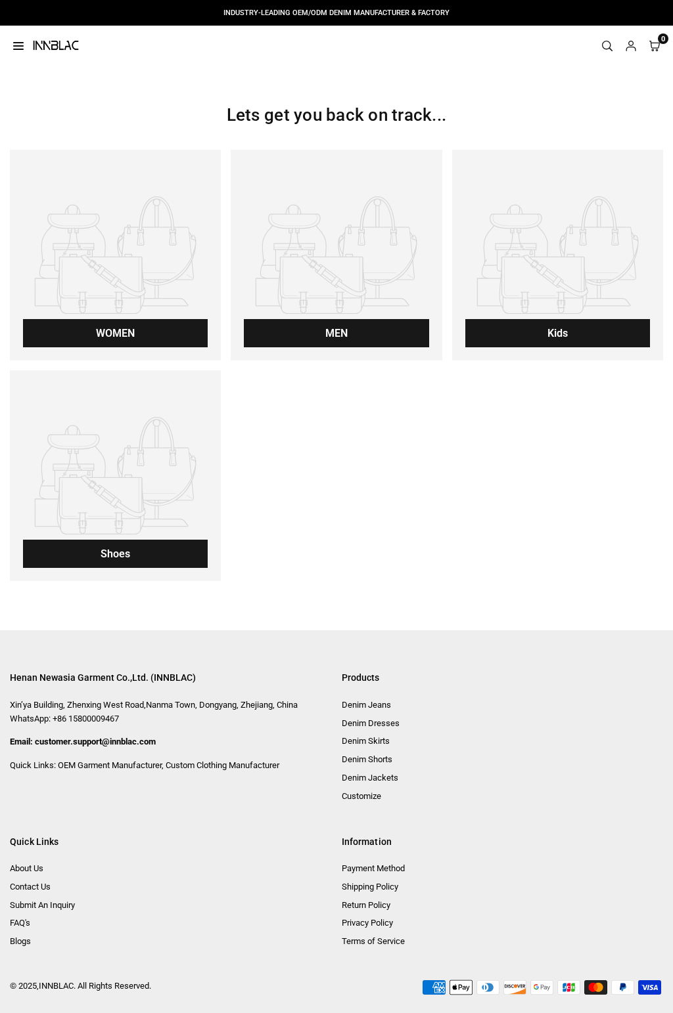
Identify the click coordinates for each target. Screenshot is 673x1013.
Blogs (20, 941)
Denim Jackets (370, 778)
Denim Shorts (367, 759)
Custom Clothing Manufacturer (222, 765)
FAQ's (20, 923)
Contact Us (30, 887)
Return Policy (366, 905)
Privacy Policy (367, 923)
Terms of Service (373, 941)
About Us (26, 868)
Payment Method (373, 868)
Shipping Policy (370, 887)
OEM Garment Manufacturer (110, 765)
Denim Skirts (366, 741)
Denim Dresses (371, 723)
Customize (361, 796)
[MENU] (18, 45)
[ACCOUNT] (631, 45)
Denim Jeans (366, 705)
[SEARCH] (607, 45)
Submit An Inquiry (42, 905)
